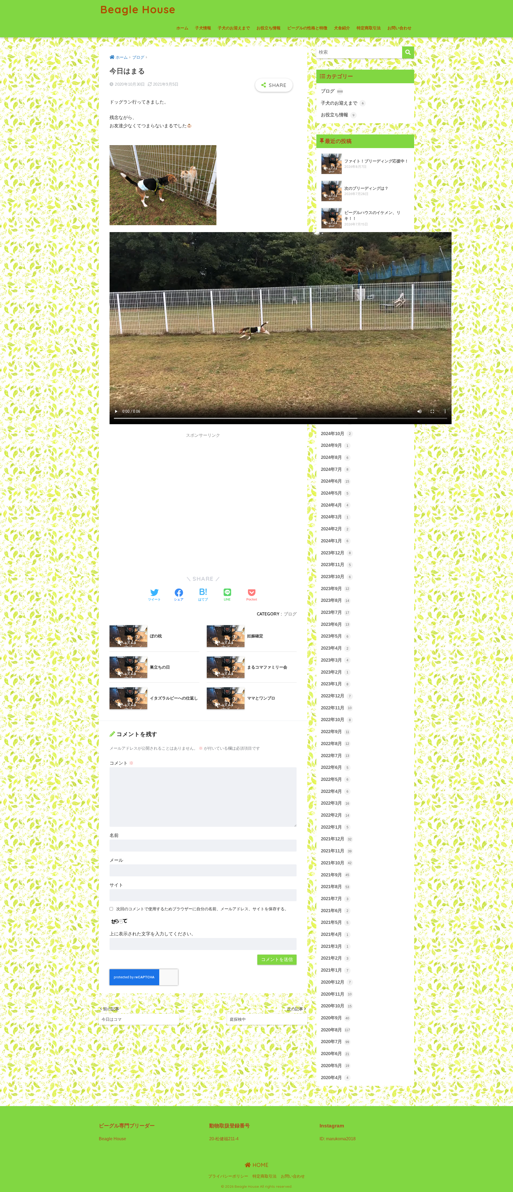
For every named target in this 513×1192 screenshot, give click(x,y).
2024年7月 (334, 469)
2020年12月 (336, 982)
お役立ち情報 (268, 28)
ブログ (290, 614)
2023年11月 (336, 564)
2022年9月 (335, 731)
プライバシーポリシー (228, 1176)
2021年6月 (334, 910)
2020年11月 (336, 994)
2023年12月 (336, 552)
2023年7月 (335, 612)
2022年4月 (334, 791)
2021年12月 (336, 838)
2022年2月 (335, 815)
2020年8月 (335, 1029)
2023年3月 (334, 660)
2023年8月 (335, 600)
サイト (116, 885)
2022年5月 (334, 779)
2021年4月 (334, 934)
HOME (260, 1165)
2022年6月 (334, 767)
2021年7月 (334, 898)
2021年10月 (336, 862)
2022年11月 (336, 707)
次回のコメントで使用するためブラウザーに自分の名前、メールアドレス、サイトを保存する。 (202, 909)
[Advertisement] (154, 483)
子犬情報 (203, 28)
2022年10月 (336, 719)
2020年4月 (334, 1077)
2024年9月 (334, 445)
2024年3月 (334, 516)
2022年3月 (335, 803)
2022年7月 (335, 755)
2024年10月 (336, 433)
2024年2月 (334, 528)
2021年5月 (334, 922)
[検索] (408, 52)
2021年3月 (334, 946)
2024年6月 (335, 481)
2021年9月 (335, 874)
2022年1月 (334, 827)
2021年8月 (335, 886)
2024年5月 (334, 493)
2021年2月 (334, 958)
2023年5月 (334, 636)
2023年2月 (334, 672)
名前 (114, 835)
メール (116, 860)
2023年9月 (335, 588)
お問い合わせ (399, 28)
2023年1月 (334, 683)
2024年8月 (334, 457)
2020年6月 (335, 1053)
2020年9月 (335, 1017)
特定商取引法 (369, 28)
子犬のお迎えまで (234, 28)
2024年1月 (334, 540)
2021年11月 (336, 850)
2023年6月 (335, 624)
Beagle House (138, 9)
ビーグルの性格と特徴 (307, 28)
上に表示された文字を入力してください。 (153, 933)
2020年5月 (335, 1065)
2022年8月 (335, 743)
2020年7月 (335, 1041)
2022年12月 (336, 695)
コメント (122, 763)
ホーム (182, 28)
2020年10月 (336, 1005)
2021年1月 (334, 970)
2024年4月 (334, 505)
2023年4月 (334, 648)
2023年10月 (336, 576)
